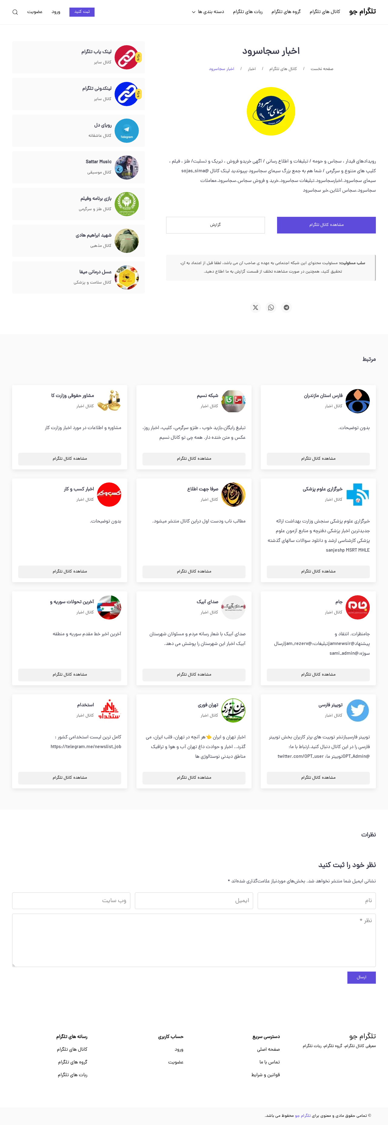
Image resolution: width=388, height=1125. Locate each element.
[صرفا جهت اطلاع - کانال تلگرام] (233, 495)
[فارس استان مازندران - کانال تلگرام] (358, 401)
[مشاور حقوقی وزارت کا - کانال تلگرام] (109, 401)
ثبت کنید (82, 12)
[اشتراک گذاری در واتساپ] (271, 307)
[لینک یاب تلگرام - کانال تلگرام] (127, 57)
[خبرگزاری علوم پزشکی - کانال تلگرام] (358, 495)
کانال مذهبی (101, 246)
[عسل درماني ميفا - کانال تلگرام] (127, 277)
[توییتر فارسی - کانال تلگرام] (358, 710)
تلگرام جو (362, 1037)
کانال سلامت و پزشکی (93, 283)
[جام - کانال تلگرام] (358, 607)
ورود (56, 12)
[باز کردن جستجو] (15, 12)
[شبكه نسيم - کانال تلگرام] (233, 401)
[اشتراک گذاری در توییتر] (255, 307)
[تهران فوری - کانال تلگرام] (233, 710)
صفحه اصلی (268, 1049)
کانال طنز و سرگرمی (95, 209)
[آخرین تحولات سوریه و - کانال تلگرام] (109, 607)
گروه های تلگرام (286, 12)
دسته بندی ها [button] (211, 12)
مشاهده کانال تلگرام (326, 225)
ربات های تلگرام (248, 12)
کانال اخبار (334, 406)
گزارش (215, 225)
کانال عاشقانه (100, 136)
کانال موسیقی (99, 173)
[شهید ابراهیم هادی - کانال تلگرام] (127, 241)
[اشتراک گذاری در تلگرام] (286, 307)
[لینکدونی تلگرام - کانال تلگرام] (127, 94)
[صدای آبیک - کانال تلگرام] (233, 607)
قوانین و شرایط (265, 1075)
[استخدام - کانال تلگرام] (109, 710)
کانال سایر (103, 62)
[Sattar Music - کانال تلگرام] (127, 167)
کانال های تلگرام (325, 12)
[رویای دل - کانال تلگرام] (127, 131)
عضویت (34, 12)
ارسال (361, 977)
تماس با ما (269, 1062)
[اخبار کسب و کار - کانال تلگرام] (109, 495)
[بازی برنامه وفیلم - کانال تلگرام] (127, 204)
